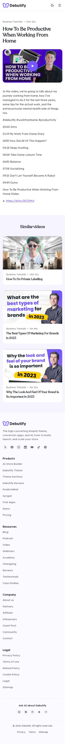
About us (8, 600)
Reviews (8, 570)
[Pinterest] (45, 447)
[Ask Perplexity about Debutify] (32, 712)
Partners (8, 606)
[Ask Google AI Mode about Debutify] (39, 712)
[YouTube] (32, 447)
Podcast (8, 538)
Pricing (7, 515)
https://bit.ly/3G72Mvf (20, 200)
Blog (5, 532)
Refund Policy (11, 668)
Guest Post (9, 625)
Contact (8, 638)
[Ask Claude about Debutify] (25, 712)
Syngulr (7, 495)
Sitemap (8, 687)
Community (10, 632)
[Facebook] (12, 447)
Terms (32, 732)
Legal (6, 680)
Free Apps (9, 502)
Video (6, 544)
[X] (5, 447)
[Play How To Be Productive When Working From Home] (32, 66)
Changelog (9, 563)
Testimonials (10, 576)
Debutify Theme (12, 470)
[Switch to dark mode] (52, 5)
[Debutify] (14, 5)
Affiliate (8, 612)
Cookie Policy (11, 674)
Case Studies (11, 583)
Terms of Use (11, 661)
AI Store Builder (12, 463)
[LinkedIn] (25, 447)
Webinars (8, 551)
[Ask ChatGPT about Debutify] (19, 712)
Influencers (10, 619)
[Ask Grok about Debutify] (45, 712)
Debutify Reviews (13, 483)
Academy (9, 557)
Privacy (21, 732)
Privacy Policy (11, 655)
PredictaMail (10, 489)
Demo (6, 508)
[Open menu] (59, 5)
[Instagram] (18, 447)
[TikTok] (38, 447)
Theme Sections (12, 476)
